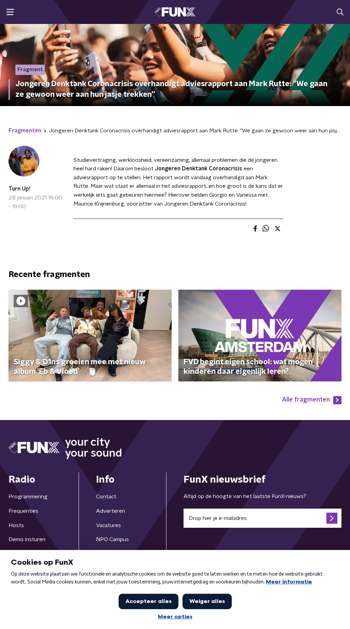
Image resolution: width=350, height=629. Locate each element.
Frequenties (23, 511)
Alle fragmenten (306, 400)
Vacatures (108, 525)
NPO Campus (112, 539)
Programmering (28, 496)
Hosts (16, 525)
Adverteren (110, 511)
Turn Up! (19, 189)
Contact (106, 496)
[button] (10, 12)
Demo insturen (27, 539)
